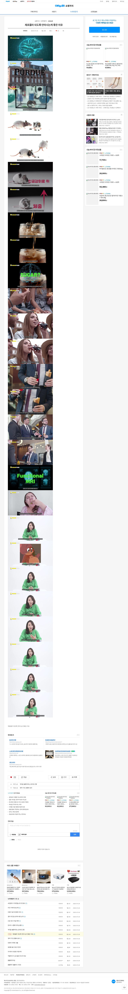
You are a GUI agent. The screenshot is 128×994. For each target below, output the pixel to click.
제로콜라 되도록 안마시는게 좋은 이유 (24, 934)
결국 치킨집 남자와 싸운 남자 (17, 916)
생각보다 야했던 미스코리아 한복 (17, 797)
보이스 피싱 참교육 (14, 812)
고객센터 (34, 975)
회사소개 (6, 975)
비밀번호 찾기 (104, 36)
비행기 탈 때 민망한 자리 (15, 912)
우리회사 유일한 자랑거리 (15, 951)
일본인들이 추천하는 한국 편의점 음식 (18, 809)
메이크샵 (122, 1)
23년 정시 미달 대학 (14, 921)
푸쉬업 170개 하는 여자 (15, 804)
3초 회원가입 (113, 36)
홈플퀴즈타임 (11, 960)
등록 (75, 834)
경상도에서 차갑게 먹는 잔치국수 (17, 814)
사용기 (54, 12)
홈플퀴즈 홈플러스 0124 (14, 965)
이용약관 (12, 975)
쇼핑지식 (22, 1)
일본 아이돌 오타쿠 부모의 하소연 (17, 799)
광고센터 (40, 975)
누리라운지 (74, 12)
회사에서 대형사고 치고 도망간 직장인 (18, 802)
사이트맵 (55, 975)
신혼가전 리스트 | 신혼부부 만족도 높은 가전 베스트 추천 (102, 103)
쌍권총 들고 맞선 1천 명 (14, 947)
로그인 (104, 30)
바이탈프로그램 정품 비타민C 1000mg (110, 169)
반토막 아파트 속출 (13, 943)
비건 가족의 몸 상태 (14, 908)
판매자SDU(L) (47, 975)
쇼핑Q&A (94, 12)
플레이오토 (114, 1)
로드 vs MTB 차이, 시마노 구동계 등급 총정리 (99, 105)
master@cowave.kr (39, 984)
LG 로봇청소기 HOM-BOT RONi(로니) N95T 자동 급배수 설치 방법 (104, 101)
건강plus (14, 1)
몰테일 (107, 1)
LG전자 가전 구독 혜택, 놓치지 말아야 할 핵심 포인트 (101, 99)
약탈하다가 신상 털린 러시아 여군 (17, 956)
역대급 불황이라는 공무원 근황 (28, 784)
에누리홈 (7, 1)
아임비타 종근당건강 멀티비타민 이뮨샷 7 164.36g (110, 197)
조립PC (31, 1)
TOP (124, 987)
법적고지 (28, 975)
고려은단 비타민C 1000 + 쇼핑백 (109, 155)
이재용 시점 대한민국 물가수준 (17, 807)
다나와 (101, 1)
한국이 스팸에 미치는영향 (16, 925)
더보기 (121, 74)
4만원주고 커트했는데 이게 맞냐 (17, 903)
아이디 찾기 (96, 36)
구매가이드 (34, 12)
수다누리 (50, 21)
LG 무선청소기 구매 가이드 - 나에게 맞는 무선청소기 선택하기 (104, 107)
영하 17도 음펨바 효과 (26, 788)
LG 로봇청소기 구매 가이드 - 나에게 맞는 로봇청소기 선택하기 (104, 96)
